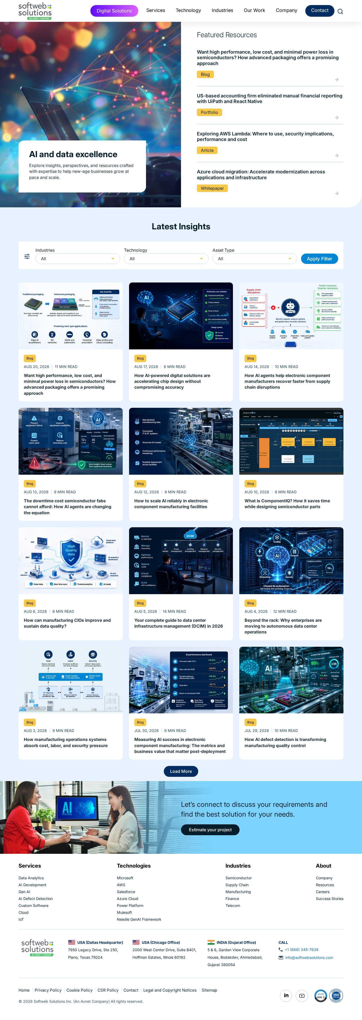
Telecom (233, 905)
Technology (135, 250)
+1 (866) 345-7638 (302, 949)
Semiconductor (239, 878)
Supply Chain (237, 884)
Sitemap (209, 990)
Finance (232, 898)
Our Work (254, 10)
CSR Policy (109, 990)
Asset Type (223, 250)
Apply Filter (319, 259)
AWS (121, 884)
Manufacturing (238, 891)
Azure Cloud (127, 898)
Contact (320, 10)
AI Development (32, 884)
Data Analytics (31, 878)
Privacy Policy (49, 990)
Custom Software (33, 905)
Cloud (24, 912)
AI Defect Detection (36, 898)
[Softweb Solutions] (37, 947)
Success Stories (329, 898)
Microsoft (125, 878)
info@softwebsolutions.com (309, 957)
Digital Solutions (114, 11)
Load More (181, 771)
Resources (325, 884)
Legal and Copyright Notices (170, 990)
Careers (322, 891)
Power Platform (130, 905)
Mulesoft (124, 912)
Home (25, 990)
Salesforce (126, 891)
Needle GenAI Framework (139, 919)
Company (324, 878)
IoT (21, 919)
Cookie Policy (80, 990)
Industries (45, 250)
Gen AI (24, 891)
